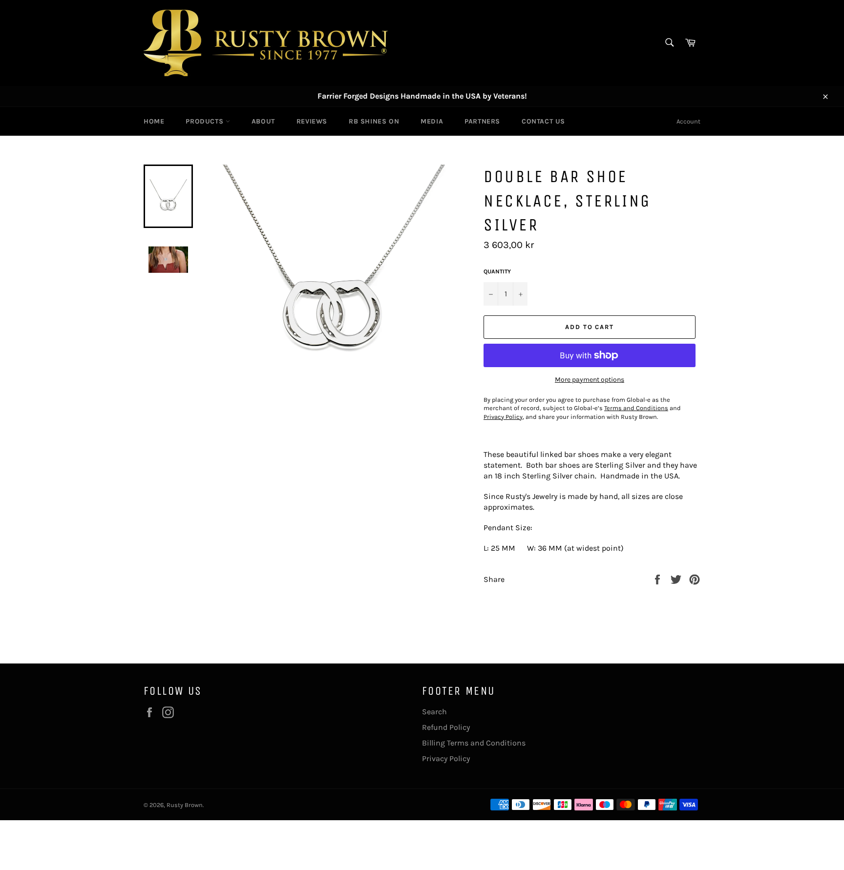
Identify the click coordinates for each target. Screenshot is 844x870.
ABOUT (263, 121)
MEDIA (432, 121)
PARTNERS (482, 121)
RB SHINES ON (374, 121)
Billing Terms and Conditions (474, 742)
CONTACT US (543, 121)
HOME (154, 121)
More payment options (589, 379)
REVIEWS (311, 121)
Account (688, 121)
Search (434, 711)
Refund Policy (446, 727)
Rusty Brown (185, 804)
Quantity (497, 271)
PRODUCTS (205, 121)
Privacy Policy (446, 758)
